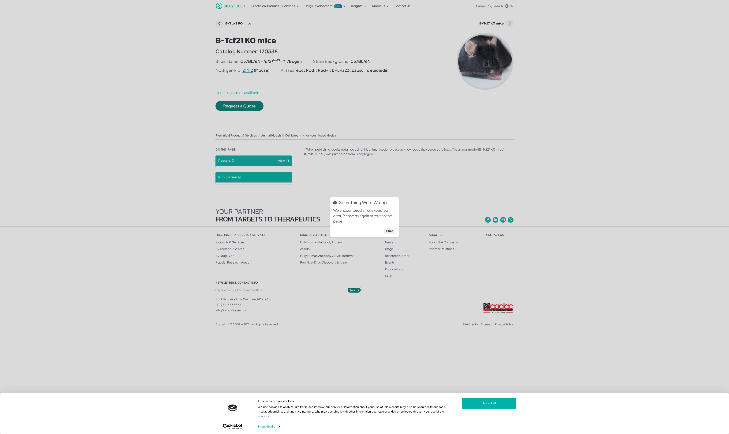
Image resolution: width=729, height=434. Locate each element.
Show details (266, 426)
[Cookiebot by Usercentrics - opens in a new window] (232, 426)
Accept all (489, 403)
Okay (389, 231)
